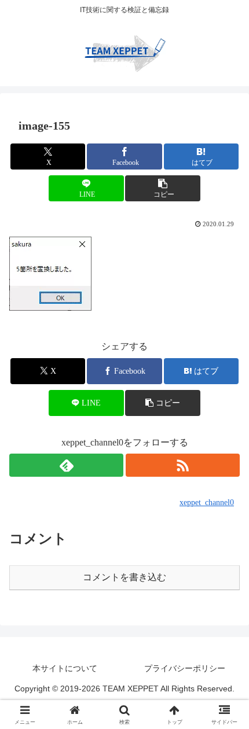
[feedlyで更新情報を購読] (66, 465)
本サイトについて (64, 668)
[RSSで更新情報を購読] (183, 465)
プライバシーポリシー (184, 668)
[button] (162, 188)
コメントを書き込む (124, 577)
